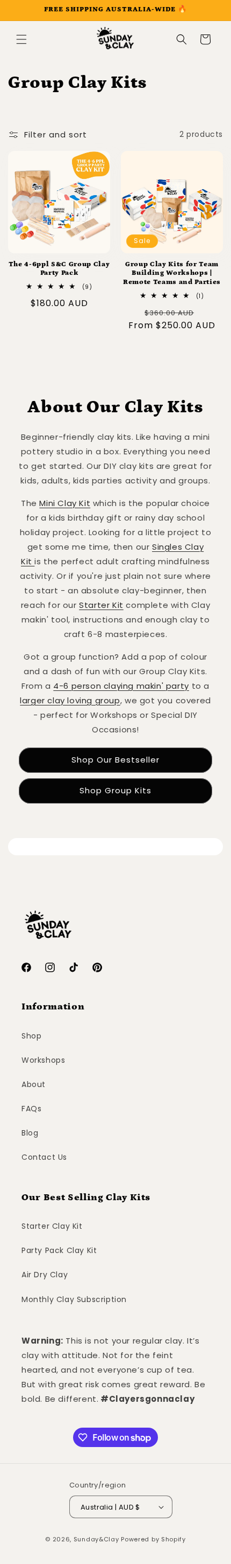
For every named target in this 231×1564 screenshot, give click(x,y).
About (33, 1084)
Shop (31, 1035)
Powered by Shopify (153, 1539)
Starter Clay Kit (52, 1226)
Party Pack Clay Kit (59, 1250)
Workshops (43, 1060)
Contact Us (44, 1157)
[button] (21, 39)
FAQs (31, 1108)
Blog (29, 1132)
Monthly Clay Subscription (74, 1299)
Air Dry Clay (44, 1274)
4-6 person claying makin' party (121, 685)
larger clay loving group (70, 700)
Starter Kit (101, 605)
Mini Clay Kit (64, 503)
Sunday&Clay (96, 1539)
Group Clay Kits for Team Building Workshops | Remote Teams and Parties (172, 273)
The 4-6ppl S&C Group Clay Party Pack (59, 269)
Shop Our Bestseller (115, 759)
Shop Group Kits (115, 790)
